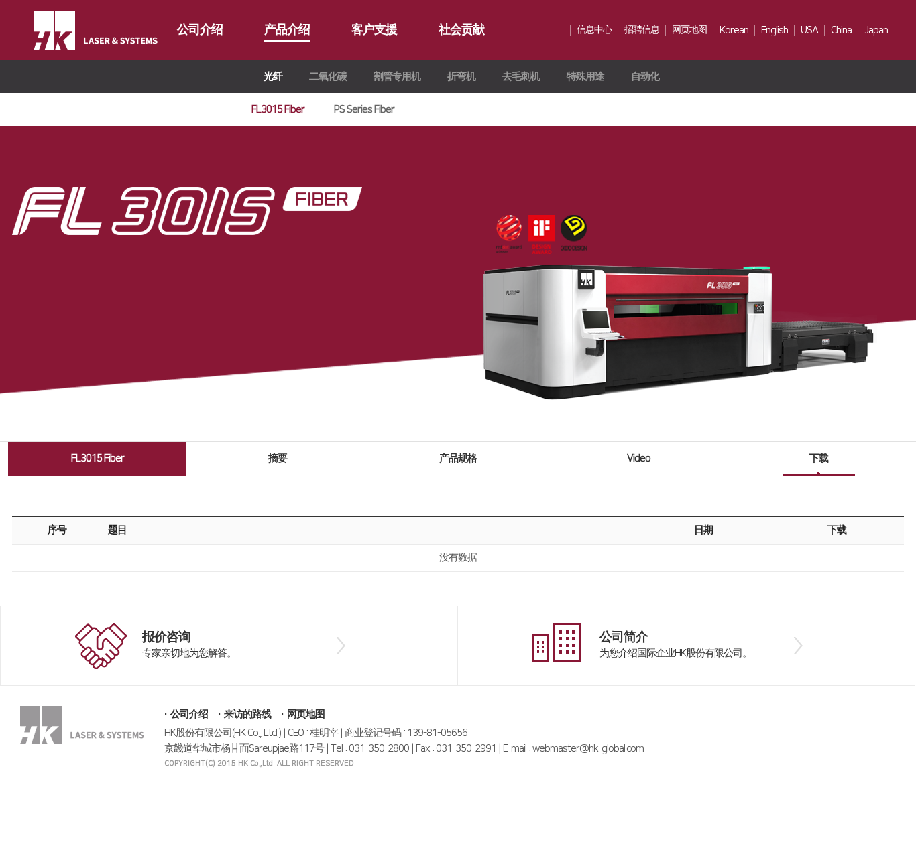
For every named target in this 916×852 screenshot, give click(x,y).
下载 (818, 458)
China (841, 30)
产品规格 (458, 458)
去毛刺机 (521, 76)
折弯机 (461, 76)
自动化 (645, 76)
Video (638, 458)
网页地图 (689, 30)
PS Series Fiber (364, 109)
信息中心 (594, 30)
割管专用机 (397, 76)
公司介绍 (189, 714)
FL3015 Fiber (277, 109)
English (774, 30)
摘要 (277, 458)
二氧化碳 (328, 76)
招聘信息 (641, 30)
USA (809, 30)
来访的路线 (247, 714)
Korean (734, 30)
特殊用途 (585, 76)
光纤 (273, 76)
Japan (876, 30)
